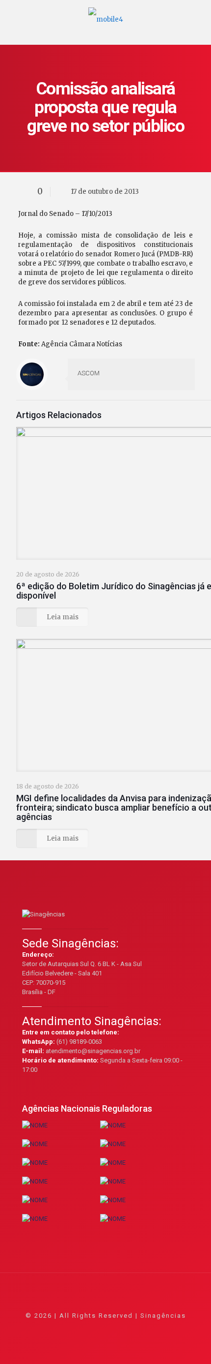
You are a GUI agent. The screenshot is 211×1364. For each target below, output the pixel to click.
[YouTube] (106, 1329)
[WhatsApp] (66, 1329)
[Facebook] (79, 1329)
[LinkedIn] (119, 1329)
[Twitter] (92, 1329)
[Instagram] (132, 1329)
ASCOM (89, 373)
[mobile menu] (197, 14)
